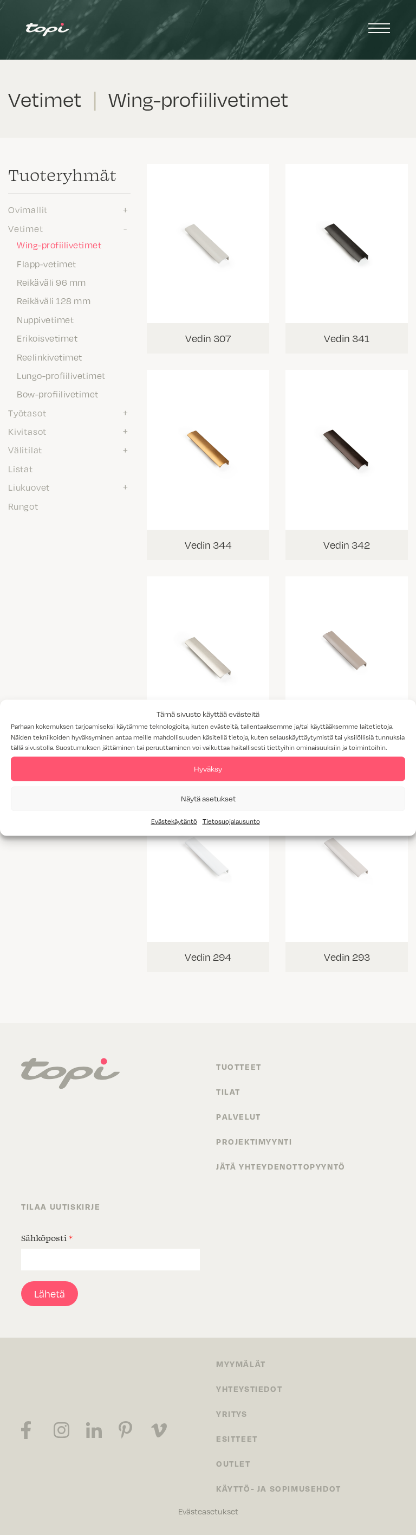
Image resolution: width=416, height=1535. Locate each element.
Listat (20, 468)
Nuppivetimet (45, 319)
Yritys (232, 1413)
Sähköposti (47, 1237)
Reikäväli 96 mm (51, 282)
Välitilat (25, 449)
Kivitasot (27, 431)
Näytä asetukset (208, 798)
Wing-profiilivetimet (59, 245)
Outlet (233, 1463)
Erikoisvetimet (47, 338)
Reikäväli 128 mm (53, 300)
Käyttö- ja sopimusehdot (278, 1488)
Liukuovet (29, 487)
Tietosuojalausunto (231, 820)
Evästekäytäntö (174, 820)
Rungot (23, 506)
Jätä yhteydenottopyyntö (281, 1166)
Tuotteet (239, 1066)
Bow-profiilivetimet (58, 394)
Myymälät (241, 1364)
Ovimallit (28, 209)
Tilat (228, 1091)
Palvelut (238, 1116)
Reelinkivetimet (49, 357)
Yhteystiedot (249, 1388)
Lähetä (49, 1293)
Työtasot (27, 413)
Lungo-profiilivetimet (61, 375)
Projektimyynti (254, 1141)
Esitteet (237, 1438)
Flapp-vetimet (46, 263)
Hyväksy (208, 768)
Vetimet (25, 228)
